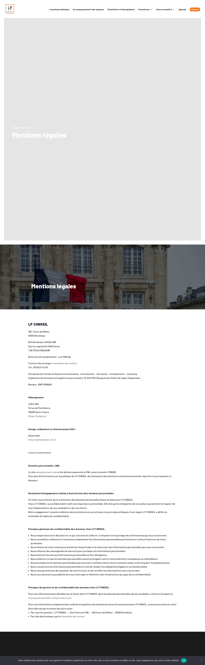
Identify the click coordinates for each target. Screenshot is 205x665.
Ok (183, 660)
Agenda (182, 9)
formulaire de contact (65, 363)
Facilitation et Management (121, 9)
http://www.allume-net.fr (42, 439)
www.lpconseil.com (46, 472)
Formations (144, 9)
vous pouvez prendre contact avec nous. (50, 597)
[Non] (201, 660)
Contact (195, 9)
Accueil (15, 128)
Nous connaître (164, 9)
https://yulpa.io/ (37, 416)
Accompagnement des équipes (88, 9)
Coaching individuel (59, 9)
